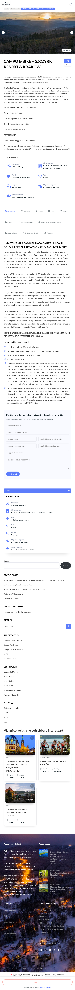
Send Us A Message (45, 987)
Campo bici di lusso (11, 645)
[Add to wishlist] (32, 738)
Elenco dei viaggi (10, 910)
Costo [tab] (40, 211)
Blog (5, 928)
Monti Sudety (9, 681)
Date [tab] (52, 211)
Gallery (68, 50)
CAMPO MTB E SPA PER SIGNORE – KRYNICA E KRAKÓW (16, 812)
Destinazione (9, 922)
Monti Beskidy (9, 676)
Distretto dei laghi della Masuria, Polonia (19, 585)
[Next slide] (71, 32)
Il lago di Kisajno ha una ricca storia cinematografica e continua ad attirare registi (34, 580)
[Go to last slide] (3, 32)
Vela (5, 722)
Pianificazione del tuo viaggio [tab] (51, 222)
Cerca (6, 561)
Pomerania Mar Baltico (12, 690)
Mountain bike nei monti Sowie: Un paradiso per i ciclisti (24, 589)
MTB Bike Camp (10, 659)
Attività (7, 916)
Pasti (14, 175)
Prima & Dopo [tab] (12, 233)
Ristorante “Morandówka (13, 594)
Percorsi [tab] (50, 233)
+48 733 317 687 (50, 938)
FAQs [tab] (65, 211)
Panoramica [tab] (11, 211)
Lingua (14, 185)
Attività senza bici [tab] (27, 222)
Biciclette (15, 164)
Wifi (44, 175)
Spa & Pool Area (18, 194)
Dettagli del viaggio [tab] (31, 233)
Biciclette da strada (11, 708)
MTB (6, 654)
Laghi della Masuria (11, 672)
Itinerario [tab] (27, 211)
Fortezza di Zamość (11, 599)
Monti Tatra (8, 686)
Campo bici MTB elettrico (13, 649)
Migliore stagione (49, 185)
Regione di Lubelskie (12, 695)
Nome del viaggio (12, 419)
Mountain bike (55, 870)
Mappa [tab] (9, 222)
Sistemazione (48, 163)
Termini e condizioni (11, 934)
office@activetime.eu (52, 943)
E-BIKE (6, 713)
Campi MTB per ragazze (13, 640)
